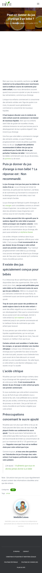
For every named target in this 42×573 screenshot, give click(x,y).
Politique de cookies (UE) (29, 562)
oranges (8, 206)
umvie (8, 493)
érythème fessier (26, 232)
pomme (8, 159)
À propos (16, 551)
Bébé (13, 489)
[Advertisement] (21, 53)
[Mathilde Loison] (21, 506)
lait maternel (19, 318)
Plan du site (21, 567)
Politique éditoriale (11, 562)
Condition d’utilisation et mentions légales (21, 557)
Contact (26, 551)
